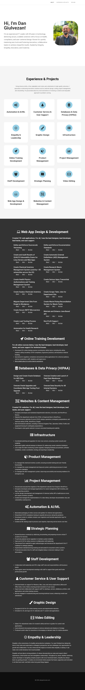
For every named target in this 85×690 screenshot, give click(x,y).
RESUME (73, 2)
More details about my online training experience (29, 361)
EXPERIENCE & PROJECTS (63, 2)
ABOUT (52, 2)
